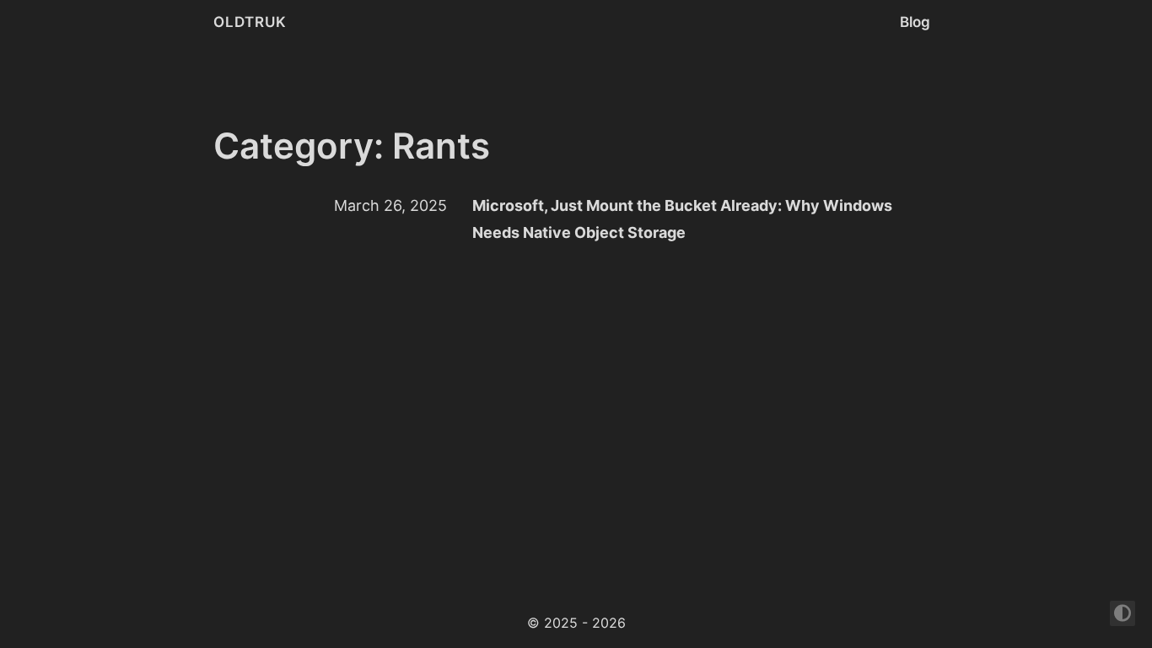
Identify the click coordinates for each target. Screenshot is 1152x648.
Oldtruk (250, 22)
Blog (915, 22)
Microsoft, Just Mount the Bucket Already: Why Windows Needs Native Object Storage (682, 219)
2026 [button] (609, 622)
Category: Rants (351, 145)
